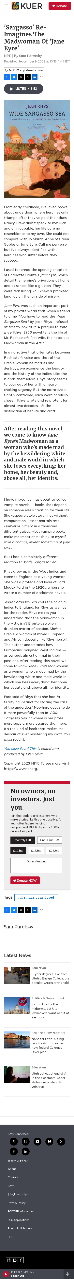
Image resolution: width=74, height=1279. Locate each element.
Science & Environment (49, 1033)
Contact (13, 1177)
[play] (6, 1274)
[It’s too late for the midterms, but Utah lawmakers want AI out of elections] (17, 1005)
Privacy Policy (16, 1203)
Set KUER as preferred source (25, 70)
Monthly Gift (23, 840)
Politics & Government (48, 998)
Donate (61, 6)
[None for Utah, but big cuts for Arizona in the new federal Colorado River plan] (17, 1039)
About (12, 1169)
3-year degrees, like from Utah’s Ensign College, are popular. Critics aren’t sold (50, 978)
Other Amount (36, 861)
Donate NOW (26, 880)
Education (39, 968)
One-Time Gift (49, 840)
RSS (10, 1237)
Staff (11, 1186)
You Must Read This (20, 748)
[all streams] (69, 1274)
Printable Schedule (20, 1228)
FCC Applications (18, 1220)
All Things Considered (36, 897)
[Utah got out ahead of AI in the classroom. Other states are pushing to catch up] (17, 1074)
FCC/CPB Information (21, 1211)
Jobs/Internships (18, 1194)
